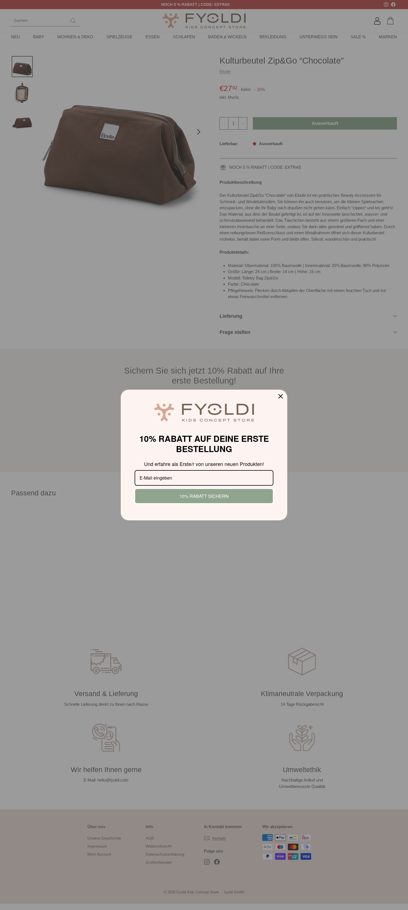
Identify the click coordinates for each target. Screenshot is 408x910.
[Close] (280, 396)
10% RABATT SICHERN (204, 496)
